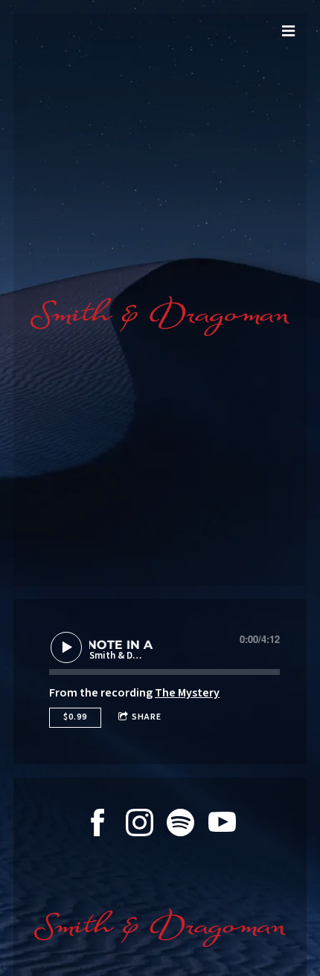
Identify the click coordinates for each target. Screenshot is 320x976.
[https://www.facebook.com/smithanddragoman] (98, 825)
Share (146, 717)
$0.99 (75, 717)
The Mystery (187, 693)
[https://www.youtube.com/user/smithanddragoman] (222, 825)
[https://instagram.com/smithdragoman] (139, 825)
